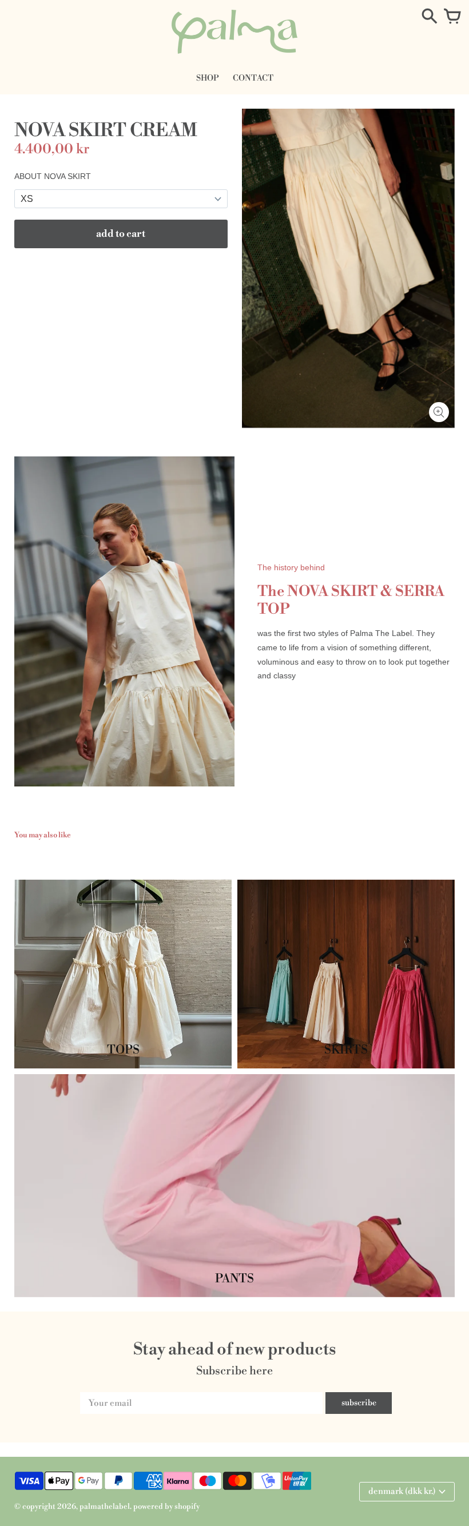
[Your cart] (452, 17)
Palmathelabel (105, 1506)
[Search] (429, 17)
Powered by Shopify (166, 1506)
